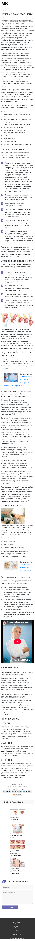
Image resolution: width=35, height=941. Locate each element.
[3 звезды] (12, 786)
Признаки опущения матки (16, 836)
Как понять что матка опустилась (25, 567)
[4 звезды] (14, 786)
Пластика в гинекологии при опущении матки (15, 853)
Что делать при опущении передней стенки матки (16, 871)
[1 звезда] (9, 786)
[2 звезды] (10, 786)
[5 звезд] (15, 786)
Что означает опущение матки (15, 820)
